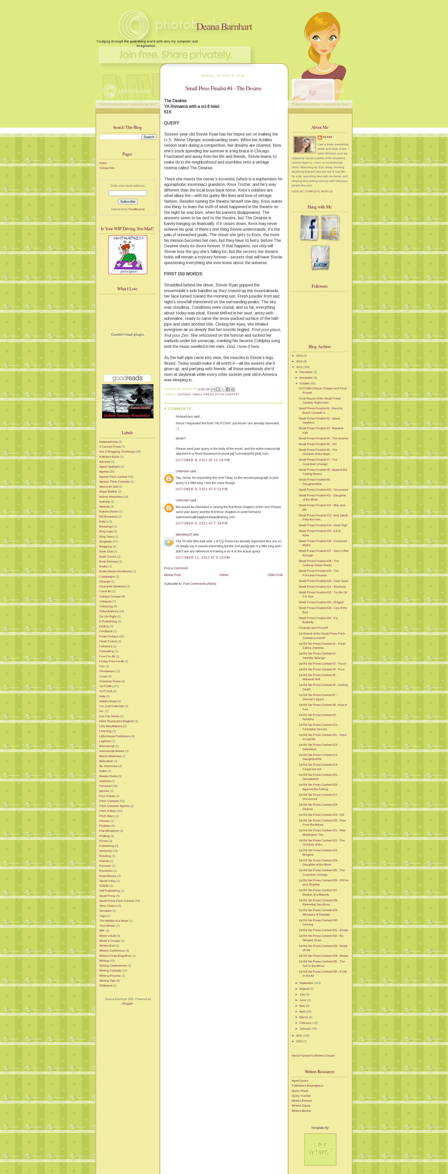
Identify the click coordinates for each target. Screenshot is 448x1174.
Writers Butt (107, 945)
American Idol (108, 486)
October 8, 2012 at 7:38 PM (202, 523)
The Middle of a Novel (113, 920)
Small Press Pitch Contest (116, 900)
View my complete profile (312, 191)
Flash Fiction (108, 641)
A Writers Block (109, 456)
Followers (105, 646)
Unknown (182, 471)
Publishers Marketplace (307, 1085)
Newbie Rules (108, 776)
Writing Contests (110, 970)
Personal (105, 786)
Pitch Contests (109, 801)
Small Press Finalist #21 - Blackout (322, 586)
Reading (105, 855)
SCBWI (104, 885)
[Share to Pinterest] (232, 389)
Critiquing (106, 606)
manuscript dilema (111, 751)
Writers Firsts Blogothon (115, 955)
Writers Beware (302, 1100)
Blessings (106, 526)
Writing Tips (107, 980)
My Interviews (108, 766)
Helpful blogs (108, 701)
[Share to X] (223, 389)
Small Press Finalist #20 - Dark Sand (323, 580)
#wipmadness (108, 441)
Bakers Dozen (108, 511)
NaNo (103, 770)
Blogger (127, 1003)
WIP (102, 930)
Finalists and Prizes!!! (313, 627)
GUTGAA (105, 686)
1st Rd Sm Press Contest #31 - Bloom (323, 930)
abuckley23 (184, 534)
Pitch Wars (106, 816)
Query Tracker (301, 1095)
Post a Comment (176, 568)
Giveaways (106, 671)
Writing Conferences (113, 965)
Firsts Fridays (108, 636)
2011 (299, 1035)
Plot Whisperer (109, 830)
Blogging (105, 546)
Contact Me (106, 168)
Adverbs (104, 461)
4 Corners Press (110, 446)
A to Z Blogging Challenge (117, 451)
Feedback (106, 631)
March (304, 1017)
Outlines (104, 781)
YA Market (105, 985)
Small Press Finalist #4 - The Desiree (223, 88)
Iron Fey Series (109, 716)
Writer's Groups (109, 940)
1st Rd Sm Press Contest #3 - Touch (322, 663)
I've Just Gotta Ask (111, 706)
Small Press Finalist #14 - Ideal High (323, 525)
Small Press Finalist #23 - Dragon (321, 602)
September (306, 983)
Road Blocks (107, 875)
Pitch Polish (107, 810)
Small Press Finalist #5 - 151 (318, 444)
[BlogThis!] (218, 389)
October (304, 383)
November (306, 377)
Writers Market (301, 1110)
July (302, 994)
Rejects (104, 860)
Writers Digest (301, 1105)
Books (103, 566)
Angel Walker (108, 491)
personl (104, 790)
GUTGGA (105, 691)
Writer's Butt (107, 935)
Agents (104, 471)
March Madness (110, 756)
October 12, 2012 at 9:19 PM (203, 557)
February (305, 1022)
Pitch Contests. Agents (114, 805)
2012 (299, 367)
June (303, 1000)
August (304, 988)
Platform (104, 825)
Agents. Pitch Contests (114, 481)
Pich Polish (107, 796)
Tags (102, 915)
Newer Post (172, 575)
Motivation (106, 761)
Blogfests (105, 541)
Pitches (104, 820)
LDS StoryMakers (110, 726)
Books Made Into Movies (115, 571)
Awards (104, 506)
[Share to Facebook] (227, 389)
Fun (102, 666)
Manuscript (106, 746)
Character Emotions (112, 586)
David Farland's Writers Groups (313, 1055)
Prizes (103, 840)
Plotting (104, 836)
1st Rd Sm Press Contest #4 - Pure (322, 669)
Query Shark (300, 1090)
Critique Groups (110, 596)
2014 (299, 355)
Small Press (107, 895)
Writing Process (110, 975)
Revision (105, 865)
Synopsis (105, 910)
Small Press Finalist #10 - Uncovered (323, 489)
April (302, 1011)
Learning (105, 731)
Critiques (105, 601)
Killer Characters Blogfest (116, 721)
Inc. (101, 711)
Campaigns (107, 576)
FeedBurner (137, 209)
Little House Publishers (114, 736)
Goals (103, 676)
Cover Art (105, 591)
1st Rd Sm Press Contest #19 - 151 (321, 814)
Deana (328, 137)
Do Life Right (107, 616)
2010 (299, 1041)
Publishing (106, 845)
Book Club (106, 551)
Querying (105, 850)
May (302, 1005)
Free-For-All (107, 656)
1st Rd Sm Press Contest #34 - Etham (323, 955)
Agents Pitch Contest (113, 476)
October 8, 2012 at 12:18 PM (203, 460)
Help (102, 696)
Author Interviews (110, 496)
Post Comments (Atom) (199, 584)
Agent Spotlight (109, 466)
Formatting (106, 651)
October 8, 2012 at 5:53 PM (202, 489)
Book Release (108, 561)
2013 (299, 361)
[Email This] (213, 389)
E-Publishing (108, 621)
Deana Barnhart (224, 26)
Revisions (106, 870)
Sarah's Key (107, 880)
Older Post (275, 575)
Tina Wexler (107, 925)
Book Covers (107, 556)
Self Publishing (109, 890)
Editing (104, 626)
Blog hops (106, 531)
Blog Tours (106, 536)
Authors (104, 501)
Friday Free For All (111, 661)
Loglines (105, 741)
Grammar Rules (110, 681)
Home (103, 163)
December (306, 372)
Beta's (103, 521)
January (305, 1028)
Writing (104, 960)
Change (104, 581)
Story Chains (108, 905)
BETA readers (108, 516)
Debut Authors (108, 611)
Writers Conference (112, 950)
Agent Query (300, 1080)
